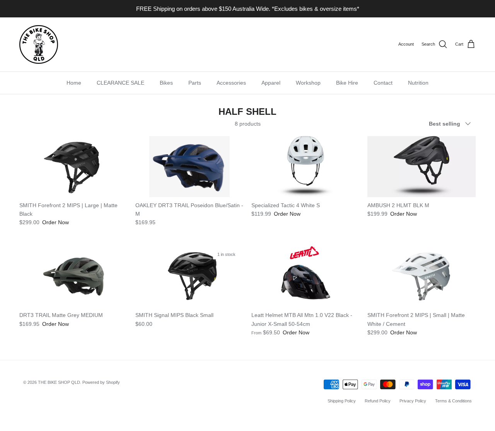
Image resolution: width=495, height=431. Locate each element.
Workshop (308, 83)
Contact (383, 83)
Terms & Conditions (453, 401)
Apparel (270, 83)
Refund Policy (378, 401)
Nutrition (418, 83)
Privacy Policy (412, 401)
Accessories (231, 83)
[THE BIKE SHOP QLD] (38, 44)
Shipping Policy (342, 401)
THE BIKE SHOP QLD (59, 382)
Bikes (166, 83)
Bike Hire (347, 83)
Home (74, 83)
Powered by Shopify (101, 382)
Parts (194, 83)
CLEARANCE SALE (120, 83)
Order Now (55, 222)
